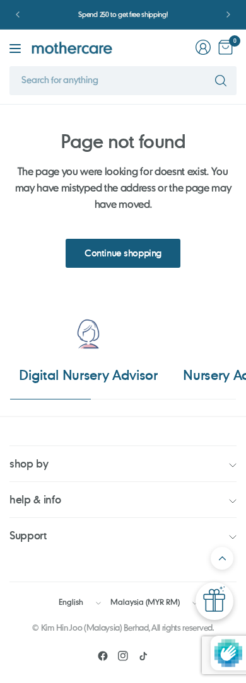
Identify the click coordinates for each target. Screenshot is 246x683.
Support (28, 535)
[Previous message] (17, 14)
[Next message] (228, 14)
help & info (35, 499)
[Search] (221, 80)
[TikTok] (143, 656)
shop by (29, 463)
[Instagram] (123, 656)
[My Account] (203, 47)
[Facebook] (103, 656)
